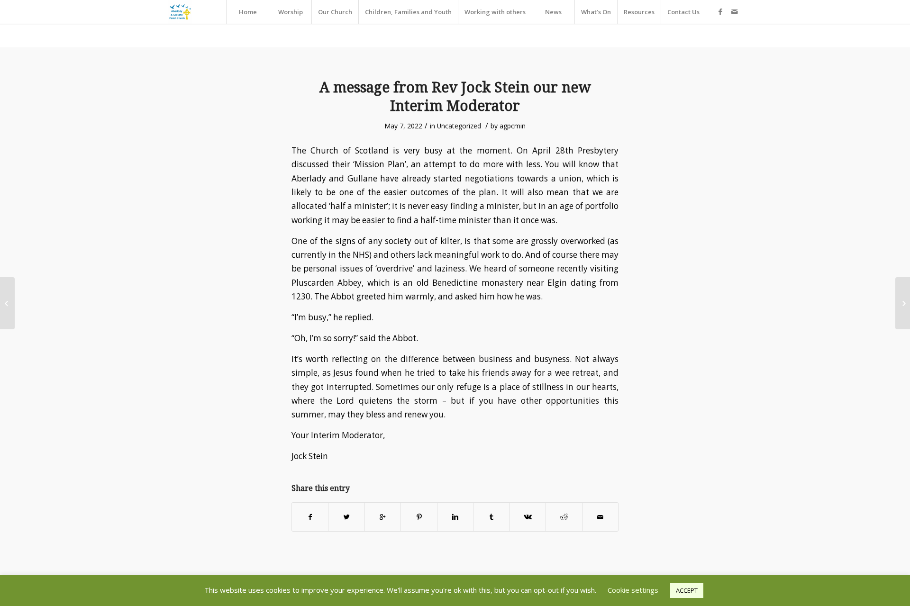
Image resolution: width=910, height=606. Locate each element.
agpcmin (513, 125)
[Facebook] (720, 11)
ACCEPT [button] (687, 590)
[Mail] (735, 11)
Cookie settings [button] (633, 590)
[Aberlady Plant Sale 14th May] (7, 303)
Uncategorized (459, 125)
